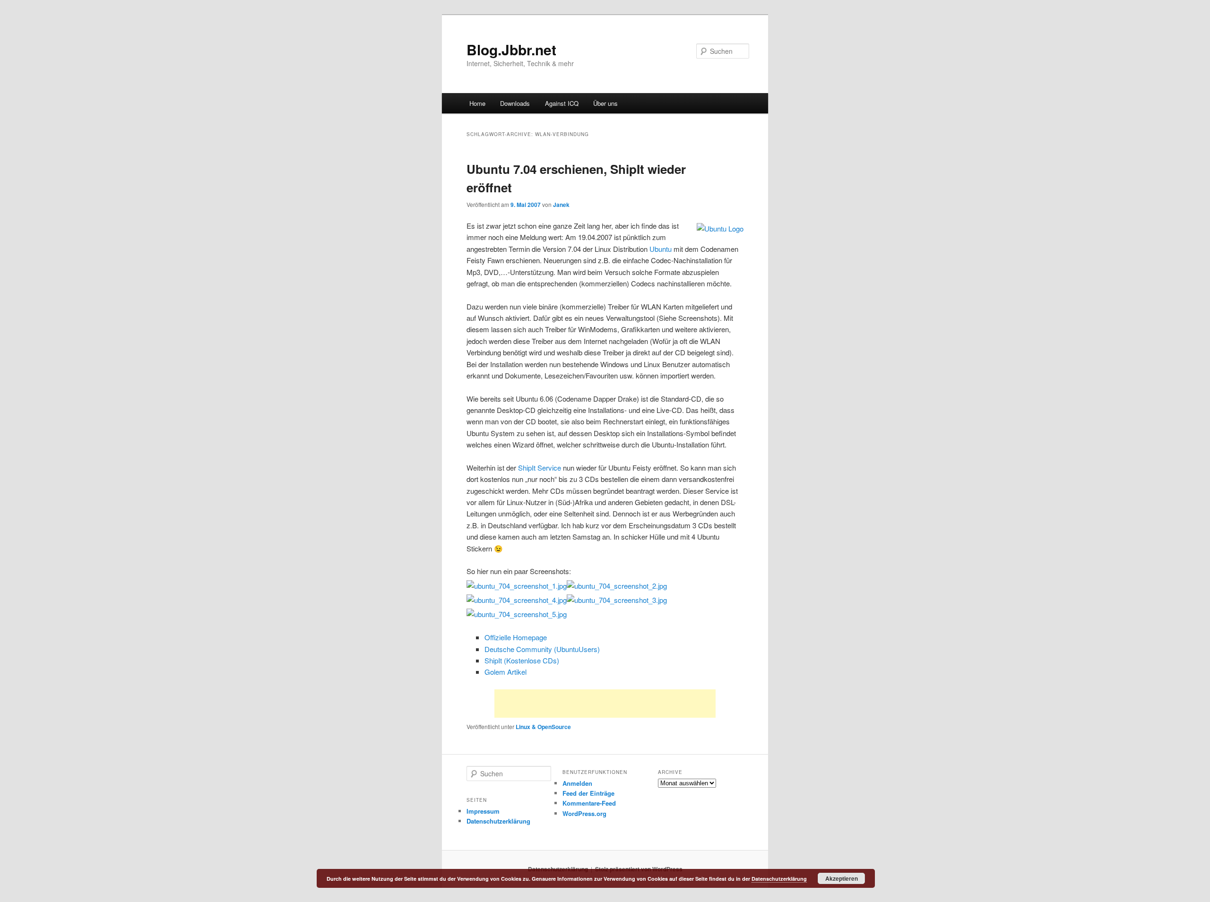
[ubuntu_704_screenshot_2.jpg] (617, 586)
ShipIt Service (539, 467)
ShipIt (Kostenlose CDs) (521, 660)
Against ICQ (562, 103)
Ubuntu (660, 249)
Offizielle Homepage (515, 637)
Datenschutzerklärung (498, 820)
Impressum (483, 811)
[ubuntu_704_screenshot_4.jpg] (517, 600)
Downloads (515, 103)
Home (477, 103)
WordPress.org (584, 813)
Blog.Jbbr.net (511, 49)
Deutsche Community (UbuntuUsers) (542, 649)
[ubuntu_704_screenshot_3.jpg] (617, 600)
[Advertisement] (605, 703)
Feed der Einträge (588, 793)
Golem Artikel (505, 672)
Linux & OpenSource (543, 726)
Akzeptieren (841, 878)
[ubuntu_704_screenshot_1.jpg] (517, 586)
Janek (561, 204)
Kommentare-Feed (589, 803)
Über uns (605, 103)
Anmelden (577, 783)
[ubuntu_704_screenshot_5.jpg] (517, 614)
